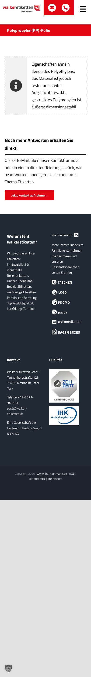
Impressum (55, 478)
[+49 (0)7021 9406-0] (65, 8)
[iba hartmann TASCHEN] (66, 282)
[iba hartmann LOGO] (66, 292)
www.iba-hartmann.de (52, 473)
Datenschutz (37, 478)
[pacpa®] (66, 312)
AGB (72, 473)
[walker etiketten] (66, 322)
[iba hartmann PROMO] (66, 302)
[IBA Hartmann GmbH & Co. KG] (66, 235)
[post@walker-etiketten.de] (52, 8)
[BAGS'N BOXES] (66, 332)
